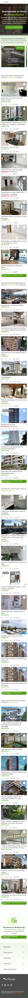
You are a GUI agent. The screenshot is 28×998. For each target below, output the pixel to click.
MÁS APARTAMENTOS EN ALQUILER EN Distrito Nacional (12, 275)
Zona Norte (7, 964)
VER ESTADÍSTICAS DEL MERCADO (10, 937)
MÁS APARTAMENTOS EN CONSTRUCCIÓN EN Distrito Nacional (11, 481)
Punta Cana (7, 958)
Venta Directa (8, 952)
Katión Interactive (17, 992)
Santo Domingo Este (10, 969)
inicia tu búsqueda (14, 27)
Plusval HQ (7, 947)
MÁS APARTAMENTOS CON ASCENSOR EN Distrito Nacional (13, 903)
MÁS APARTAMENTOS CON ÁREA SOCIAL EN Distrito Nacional (11, 693)
